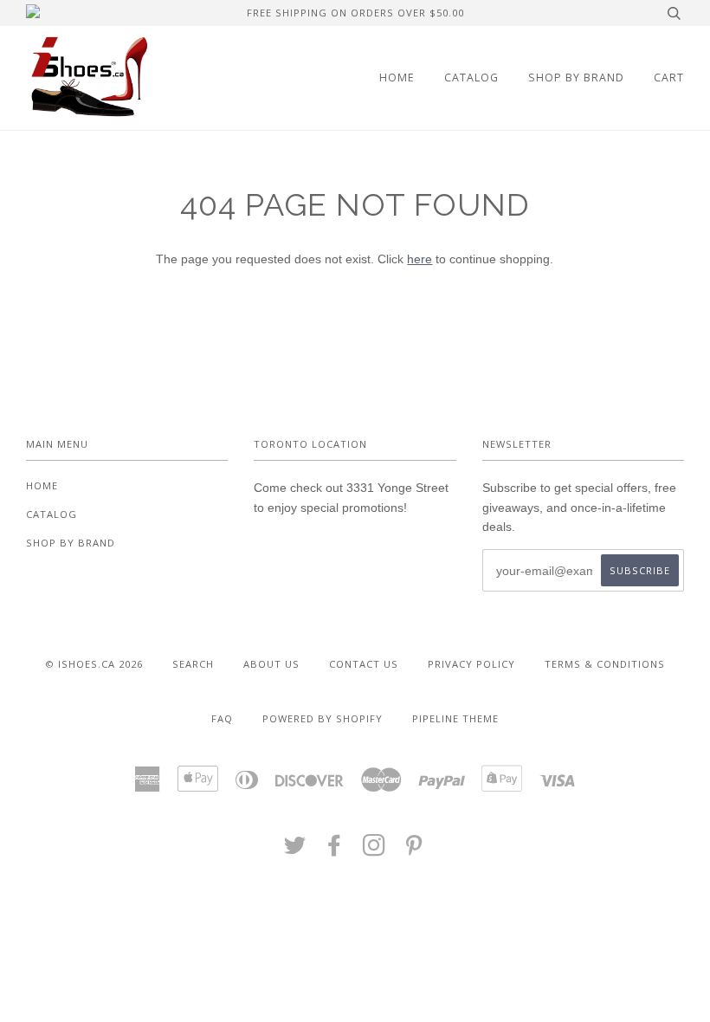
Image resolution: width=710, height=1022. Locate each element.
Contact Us (363, 663)
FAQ (222, 718)
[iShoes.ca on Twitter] (295, 850)
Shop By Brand (576, 77)
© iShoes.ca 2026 (94, 663)
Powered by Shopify (322, 718)
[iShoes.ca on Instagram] (374, 850)
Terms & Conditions (605, 663)
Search (193, 663)
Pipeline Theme (455, 718)
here (419, 259)
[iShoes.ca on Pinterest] (414, 850)
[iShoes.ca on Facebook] (334, 850)
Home (397, 77)
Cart (669, 77)
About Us (271, 663)
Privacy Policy (471, 663)
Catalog (471, 77)
